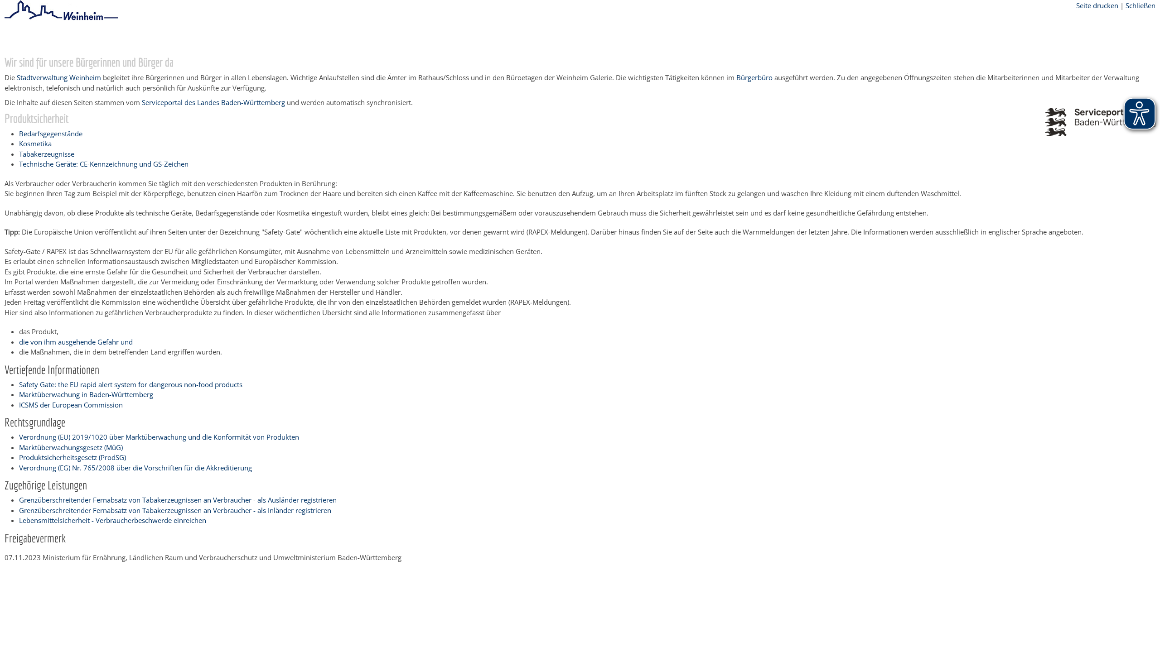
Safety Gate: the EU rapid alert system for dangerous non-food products (130, 384)
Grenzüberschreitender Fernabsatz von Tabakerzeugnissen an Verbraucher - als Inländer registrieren (175, 510)
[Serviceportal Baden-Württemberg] (1100, 133)
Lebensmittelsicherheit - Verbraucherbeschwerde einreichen (112, 520)
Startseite (19, 37)
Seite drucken (1097, 5)
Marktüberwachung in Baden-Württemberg (86, 394)
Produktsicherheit (348, 37)
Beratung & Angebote (122, 37)
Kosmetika (35, 143)
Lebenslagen (181, 37)
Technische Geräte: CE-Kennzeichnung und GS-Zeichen (103, 163)
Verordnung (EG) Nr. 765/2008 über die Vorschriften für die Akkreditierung (135, 467)
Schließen (1140, 5)
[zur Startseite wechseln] (61, 18)
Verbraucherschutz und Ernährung (261, 37)
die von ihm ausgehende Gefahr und (76, 341)
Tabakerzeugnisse (46, 153)
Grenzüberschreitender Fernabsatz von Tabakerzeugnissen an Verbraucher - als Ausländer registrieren (178, 499)
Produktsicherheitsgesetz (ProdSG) (72, 457)
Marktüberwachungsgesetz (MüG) (71, 447)
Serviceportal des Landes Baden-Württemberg (213, 102)
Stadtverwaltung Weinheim (59, 77)
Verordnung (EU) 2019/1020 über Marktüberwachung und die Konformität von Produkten (159, 436)
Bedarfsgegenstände (50, 133)
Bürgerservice (61, 37)
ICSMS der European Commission (71, 404)
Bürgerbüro (754, 77)
